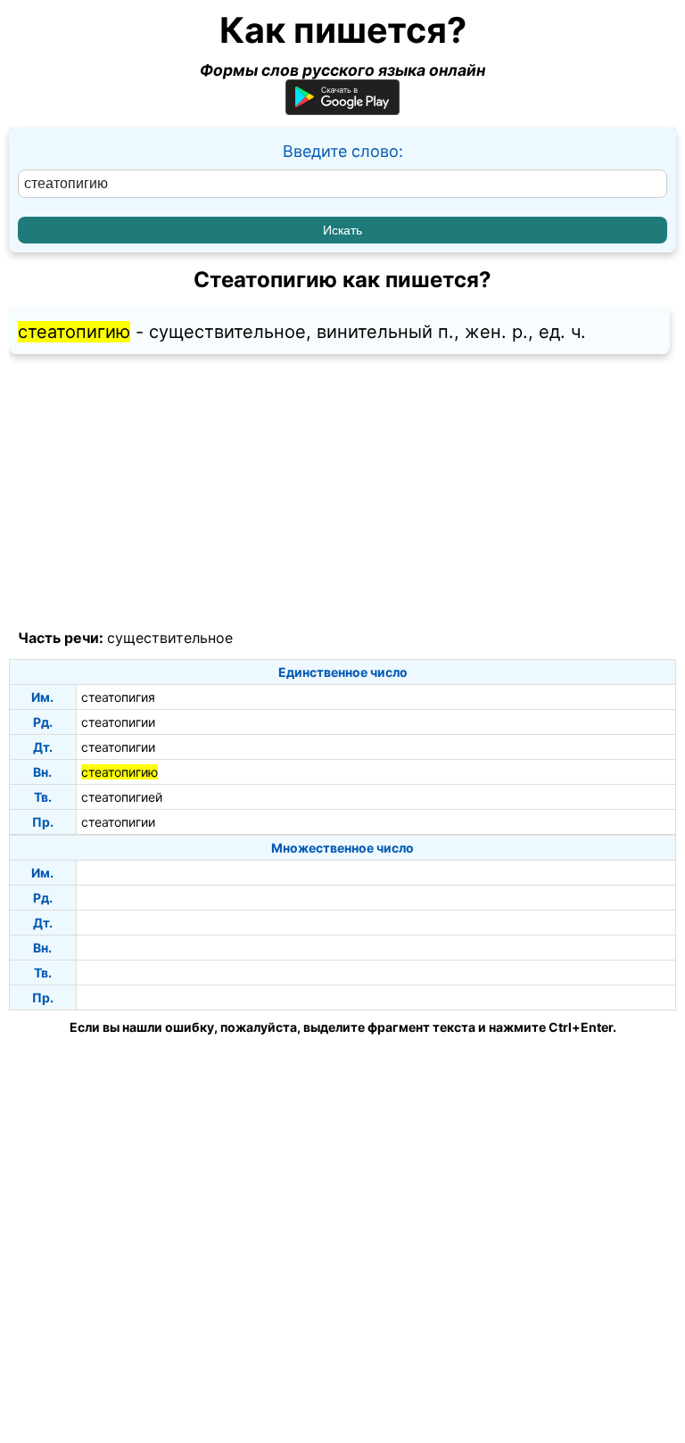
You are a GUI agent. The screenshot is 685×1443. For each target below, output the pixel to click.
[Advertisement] (342, 492)
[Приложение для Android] (342, 109)
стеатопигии (118, 722)
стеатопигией (121, 796)
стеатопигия (118, 697)
